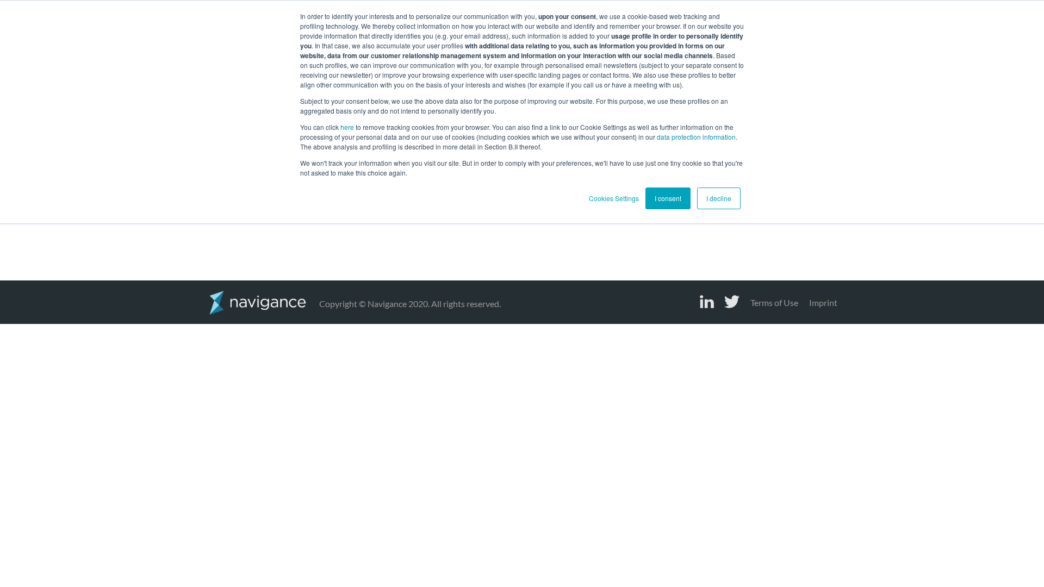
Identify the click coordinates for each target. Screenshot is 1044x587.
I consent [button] (668, 198)
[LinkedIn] (706, 301)
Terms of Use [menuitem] (774, 302)
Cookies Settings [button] (614, 198)
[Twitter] (731, 301)
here (347, 127)
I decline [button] (718, 198)
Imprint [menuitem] (823, 302)
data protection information (696, 136)
